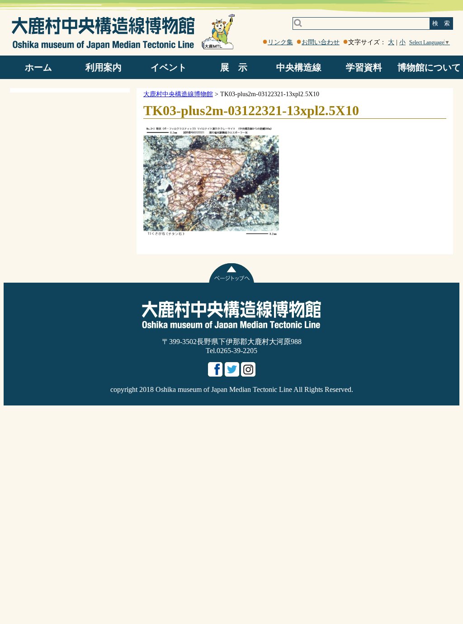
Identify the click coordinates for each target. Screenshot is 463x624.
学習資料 (364, 67)
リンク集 (280, 42)
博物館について (429, 67)
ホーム (38, 67)
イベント (169, 67)
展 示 (233, 67)
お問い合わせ (321, 42)
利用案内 (103, 67)
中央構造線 (298, 67)
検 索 (441, 23)
